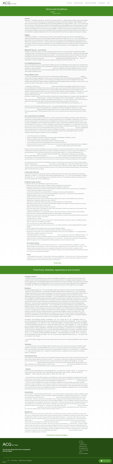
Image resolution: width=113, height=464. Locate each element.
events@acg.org (45, 178)
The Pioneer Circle (83, 446)
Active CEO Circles (83, 444)
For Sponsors (81, 443)
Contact (80, 451)
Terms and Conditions (83, 453)
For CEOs (81, 441)
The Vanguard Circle (83, 448)
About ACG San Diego (83, 450)
